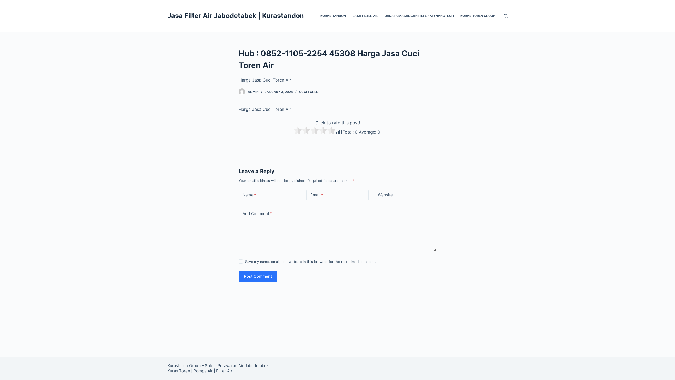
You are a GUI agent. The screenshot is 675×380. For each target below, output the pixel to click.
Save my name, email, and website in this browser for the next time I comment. (310, 261)
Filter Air (224, 370)
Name (249, 194)
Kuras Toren (178, 370)
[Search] (506, 16)
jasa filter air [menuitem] (365, 16)
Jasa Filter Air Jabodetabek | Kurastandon (235, 16)
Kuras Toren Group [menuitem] (477, 16)
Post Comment (258, 276)
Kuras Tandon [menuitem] (333, 16)
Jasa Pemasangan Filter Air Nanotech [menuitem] (419, 16)
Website (385, 194)
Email (316, 194)
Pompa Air (203, 370)
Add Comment (257, 213)
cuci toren (309, 92)
